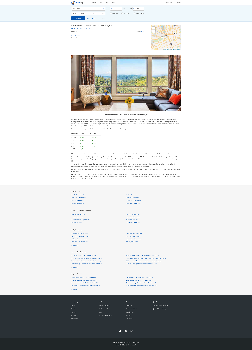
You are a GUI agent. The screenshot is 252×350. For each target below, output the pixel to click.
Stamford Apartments (132, 197)
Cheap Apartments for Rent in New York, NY (84, 277)
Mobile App (130, 312)
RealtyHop (74, 319)
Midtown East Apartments (79, 239)
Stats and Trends (131, 309)
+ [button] (154, 28)
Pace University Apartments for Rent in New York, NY (86, 258)
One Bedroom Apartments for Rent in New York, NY (141, 283)
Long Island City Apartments (79, 242)
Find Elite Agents (104, 305)
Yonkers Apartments (132, 195)
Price (142, 31)
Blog (106, 3)
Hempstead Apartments (133, 217)
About (73, 305)
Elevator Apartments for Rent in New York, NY (84, 280)
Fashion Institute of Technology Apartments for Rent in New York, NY (146, 258)
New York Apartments (77, 195)
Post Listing (169, 3)
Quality (138, 31)
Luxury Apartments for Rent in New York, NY (139, 280)
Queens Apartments (77, 217)
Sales (100, 3)
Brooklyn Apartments (132, 214)
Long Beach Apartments (78, 197)
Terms (73, 312)
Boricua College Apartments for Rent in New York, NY (86, 264)
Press (73, 309)
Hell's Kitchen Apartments (133, 239)
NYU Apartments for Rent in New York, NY (83, 255)
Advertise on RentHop (160, 305)
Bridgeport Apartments (78, 200)
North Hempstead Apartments (80, 220)
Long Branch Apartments (133, 200)
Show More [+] (75, 245)
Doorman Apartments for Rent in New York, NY (139, 277)
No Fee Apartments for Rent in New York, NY (84, 283)
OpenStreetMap (176, 49)
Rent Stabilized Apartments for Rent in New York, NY (141, 285)
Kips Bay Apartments (132, 242)
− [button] (154, 31)
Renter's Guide (103, 309)
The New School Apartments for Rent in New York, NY (87, 261)
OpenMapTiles (167, 49)
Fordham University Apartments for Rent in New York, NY (142, 255)
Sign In (178, 3)
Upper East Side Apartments (134, 233)
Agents (113, 3)
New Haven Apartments (133, 203)
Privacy (73, 315)
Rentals (93, 3)
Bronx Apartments (76, 222)
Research (129, 305)
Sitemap (128, 315)
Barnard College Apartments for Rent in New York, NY (141, 264)
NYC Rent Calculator (105, 315)
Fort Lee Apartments (77, 203)
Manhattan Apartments (78, 214)
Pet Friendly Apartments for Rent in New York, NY (85, 285)
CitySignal (129, 319)
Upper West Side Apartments (79, 236)
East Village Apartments (133, 236)
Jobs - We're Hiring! (159, 309)
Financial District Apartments (79, 233)
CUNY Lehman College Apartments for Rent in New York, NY (143, 261)
